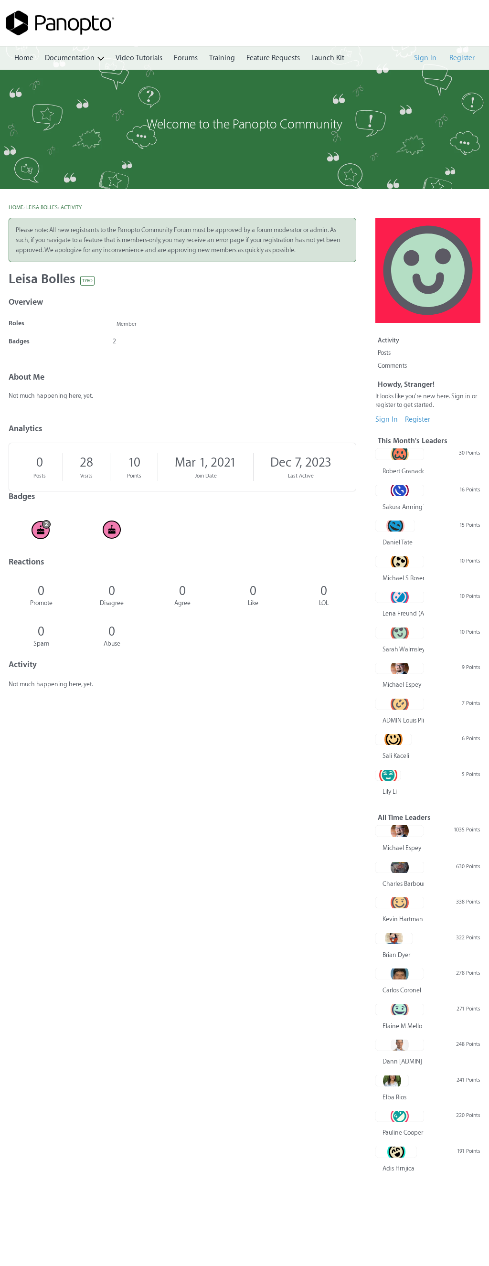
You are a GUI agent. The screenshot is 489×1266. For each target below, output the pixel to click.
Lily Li (390, 791)
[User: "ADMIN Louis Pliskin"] (399, 704)
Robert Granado (403, 471)
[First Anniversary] (111, 530)
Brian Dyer (396, 954)
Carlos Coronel (402, 990)
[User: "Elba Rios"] (392, 1080)
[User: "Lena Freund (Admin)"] (399, 597)
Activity (388, 340)
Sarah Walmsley (403, 649)
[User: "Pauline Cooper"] (399, 1116)
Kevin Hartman (403, 919)
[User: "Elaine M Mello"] (399, 1009)
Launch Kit (327, 58)
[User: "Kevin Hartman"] (399, 902)
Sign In (425, 58)
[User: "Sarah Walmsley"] (399, 632)
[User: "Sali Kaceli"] (393, 739)
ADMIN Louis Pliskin (403, 720)
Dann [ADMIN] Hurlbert (403, 1061)
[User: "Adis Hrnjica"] (396, 1152)
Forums (186, 58)
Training (222, 58)
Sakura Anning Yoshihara (403, 507)
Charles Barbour (403, 883)
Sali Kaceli (396, 755)
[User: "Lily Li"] (388, 775)
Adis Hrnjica (399, 1168)
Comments (392, 365)
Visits (86, 476)
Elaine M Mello (402, 1026)
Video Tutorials (139, 58)
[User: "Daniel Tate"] (395, 526)
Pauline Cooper (403, 1132)
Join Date (206, 476)
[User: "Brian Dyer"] (394, 938)
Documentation (70, 58)
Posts (39, 476)
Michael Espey (402, 684)
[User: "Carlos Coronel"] (399, 973)
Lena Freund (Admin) (403, 613)
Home (23, 58)
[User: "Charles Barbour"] (399, 867)
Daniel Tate (398, 542)
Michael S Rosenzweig (403, 578)
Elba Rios (394, 1097)
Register (462, 58)
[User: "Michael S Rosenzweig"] (399, 561)
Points (134, 476)
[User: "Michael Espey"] (399, 668)
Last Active (301, 476)
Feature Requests (273, 58)
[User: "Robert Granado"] (399, 454)
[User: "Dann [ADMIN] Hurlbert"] (399, 1045)
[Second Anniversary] (41, 530)
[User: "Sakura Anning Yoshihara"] (399, 490)
